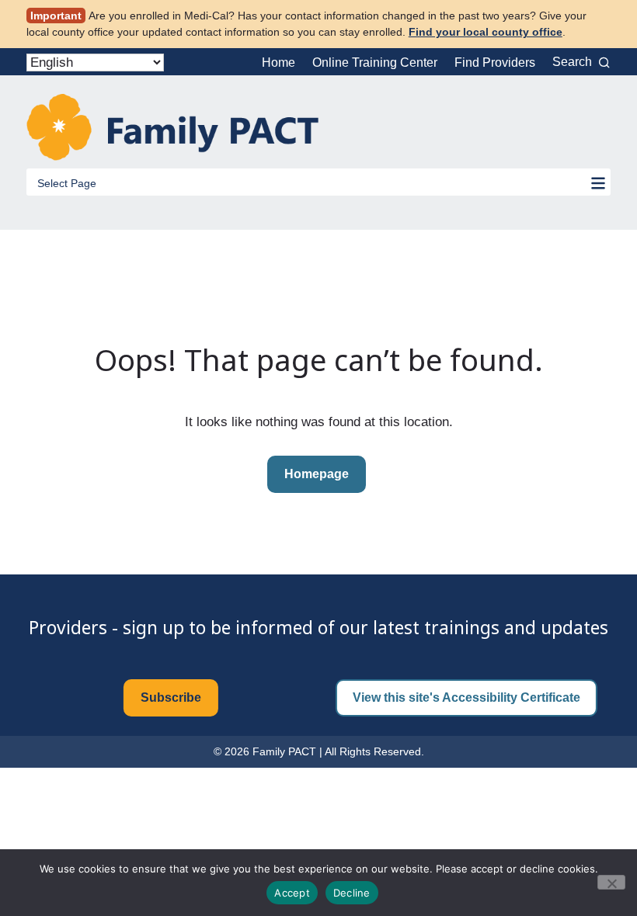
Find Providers (494, 62)
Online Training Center (374, 62)
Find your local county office (485, 32)
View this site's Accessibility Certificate (466, 697)
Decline (352, 893)
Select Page (66, 183)
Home (278, 62)
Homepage (316, 474)
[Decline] (611, 882)
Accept (292, 893)
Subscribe (171, 697)
